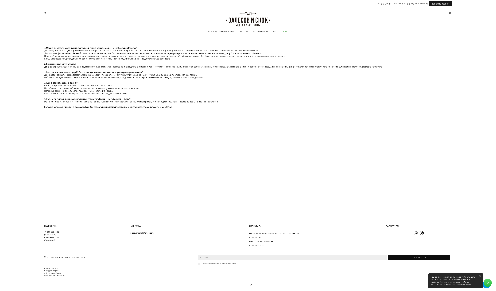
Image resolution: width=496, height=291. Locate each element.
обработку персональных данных (225, 263)
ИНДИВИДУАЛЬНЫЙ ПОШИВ (221, 32)
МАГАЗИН (244, 32)
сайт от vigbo (248, 285)
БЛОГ (275, 32)
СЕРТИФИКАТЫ (260, 32)
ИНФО (285, 32)
